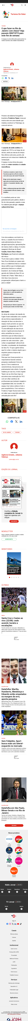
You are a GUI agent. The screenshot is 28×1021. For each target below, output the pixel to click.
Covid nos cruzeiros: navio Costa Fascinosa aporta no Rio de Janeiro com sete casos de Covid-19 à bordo (13, 174)
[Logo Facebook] (6, 78)
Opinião (14, 940)
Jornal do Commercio (14, 1001)
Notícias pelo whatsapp (14, 983)
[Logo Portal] (12, 5)
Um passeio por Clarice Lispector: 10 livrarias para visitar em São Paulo (13, 305)
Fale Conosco (14, 971)
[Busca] (22, 5)
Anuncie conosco (14, 993)
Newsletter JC (14, 986)
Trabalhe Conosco (14, 975)
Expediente (14, 968)
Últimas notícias (14, 934)
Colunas (14, 937)
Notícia (5, 81)
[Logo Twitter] (9, 78)
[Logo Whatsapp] (3, 78)
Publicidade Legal (14, 989)
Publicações (14, 965)
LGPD (14, 961)
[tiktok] (20, 924)
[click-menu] (25, 5)
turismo (17, 432)
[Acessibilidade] (3, 5)
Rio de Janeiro (7, 432)
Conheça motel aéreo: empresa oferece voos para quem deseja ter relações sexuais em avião (13, 299)
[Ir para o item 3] (2, 405)
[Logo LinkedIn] (12, 78)
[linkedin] (15, 924)
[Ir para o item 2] (2, 135)
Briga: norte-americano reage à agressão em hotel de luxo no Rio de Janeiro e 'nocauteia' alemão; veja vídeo (13, 182)
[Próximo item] (25, 135)
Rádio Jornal (14, 1004)
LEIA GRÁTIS (14, 521)
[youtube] (18, 924)
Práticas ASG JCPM (14, 952)
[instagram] (10, 924)
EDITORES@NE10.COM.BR (14, 1014)
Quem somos (14, 948)
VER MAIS (14, 825)
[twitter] (12, 924)
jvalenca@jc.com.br (14, 459)
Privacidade (14, 955)
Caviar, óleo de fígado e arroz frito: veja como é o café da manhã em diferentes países (13, 292)
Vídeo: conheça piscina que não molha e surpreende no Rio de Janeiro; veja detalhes (14, 190)
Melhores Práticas (14, 958)
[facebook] (7, 924)
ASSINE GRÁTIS (9, 539)
